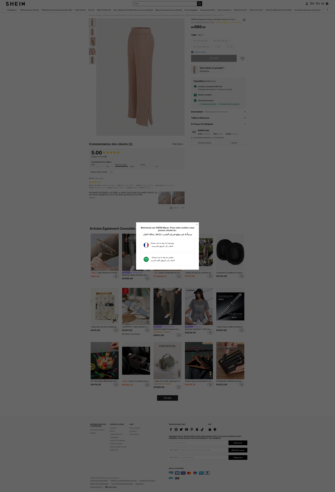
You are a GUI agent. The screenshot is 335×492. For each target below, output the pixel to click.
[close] (197, 224)
